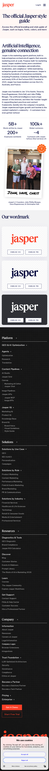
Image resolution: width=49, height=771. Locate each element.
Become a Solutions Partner (14, 685)
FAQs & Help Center (10, 602)
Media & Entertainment (12, 517)
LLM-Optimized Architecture (14, 661)
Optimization (7, 355)
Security (5, 665)
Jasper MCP (9, 397)
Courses (5, 581)
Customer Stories (9, 561)
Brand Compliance (9, 545)
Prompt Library (8, 568)
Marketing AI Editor (12, 383)
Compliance (7, 672)
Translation (7, 362)
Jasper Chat (9, 386)
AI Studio (6, 373)
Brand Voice (9, 425)
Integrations (7, 651)
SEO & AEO (7, 457)
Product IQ (6, 415)
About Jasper (7, 629)
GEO (4, 453)
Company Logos (8, 644)
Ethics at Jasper (9, 676)
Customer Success (10, 605)
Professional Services (11, 520)
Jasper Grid (7, 377)
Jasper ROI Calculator (11, 548)
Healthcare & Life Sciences (13, 506)
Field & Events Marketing (12, 485)
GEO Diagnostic (9, 541)
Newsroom (6, 633)
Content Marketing (10, 478)
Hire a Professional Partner (13, 609)
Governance (7, 669)
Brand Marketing (9, 489)
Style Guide (9, 431)
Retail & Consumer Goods (13, 513)
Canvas (5, 380)
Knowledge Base (9, 418)
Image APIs (9, 400)
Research (6, 359)
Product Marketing (10, 474)
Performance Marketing (12, 481)
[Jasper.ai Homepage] (8, 5)
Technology (7, 510)
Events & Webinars (10, 565)
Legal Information (9, 640)
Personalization (8, 460)
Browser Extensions (10, 647)
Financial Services (9, 502)
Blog (4, 558)
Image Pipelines (8, 390)
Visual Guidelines (11, 428)
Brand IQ (6, 422)
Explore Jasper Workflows (13, 589)
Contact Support (9, 598)
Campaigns (6, 464)
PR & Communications (11, 492)
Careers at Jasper (9, 637)
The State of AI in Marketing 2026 (16, 572)
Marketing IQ (7, 411)
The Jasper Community (12, 585)
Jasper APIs (7, 394)
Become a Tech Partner (12, 689)
